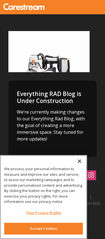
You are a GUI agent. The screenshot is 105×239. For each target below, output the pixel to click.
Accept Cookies (43, 228)
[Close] (79, 161)
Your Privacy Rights (43, 212)
